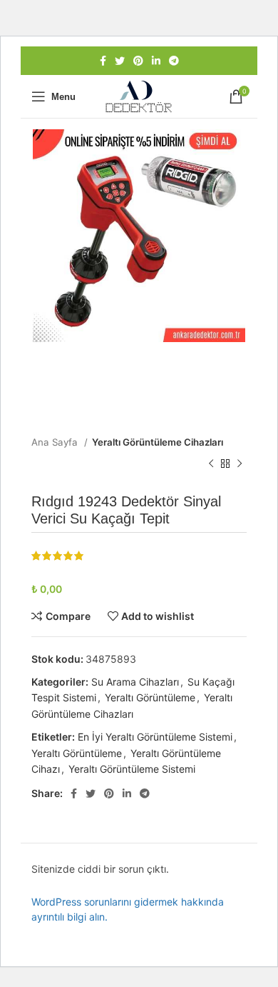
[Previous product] (211, 464)
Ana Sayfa (56, 442)
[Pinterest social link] (138, 60)
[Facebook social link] (103, 60)
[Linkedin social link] (156, 60)
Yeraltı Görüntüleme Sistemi (131, 769)
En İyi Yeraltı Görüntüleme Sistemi (155, 737)
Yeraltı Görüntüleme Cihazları (157, 442)
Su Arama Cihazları (135, 682)
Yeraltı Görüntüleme (150, 697)
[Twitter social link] (119, 60)
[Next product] (239, 464)
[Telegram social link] (174, 60)
